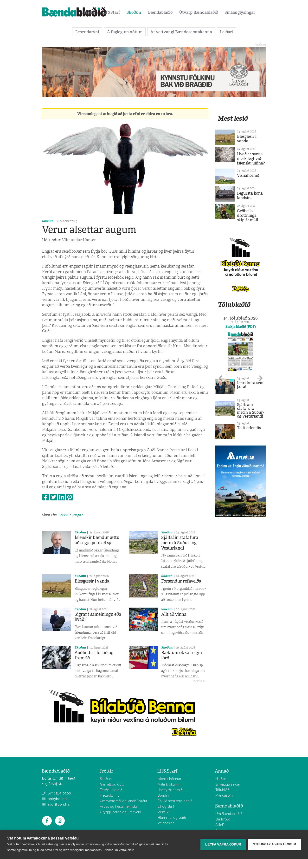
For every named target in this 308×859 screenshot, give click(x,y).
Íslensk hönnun (169, 779)
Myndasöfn (224, 795)
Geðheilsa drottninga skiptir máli (247, 215)
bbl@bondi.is (57, 799)
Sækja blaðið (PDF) (240, 326)
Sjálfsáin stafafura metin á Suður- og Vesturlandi (179, 543)
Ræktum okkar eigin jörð (181, 655)
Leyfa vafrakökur (223, 844)
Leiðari (226, 31)
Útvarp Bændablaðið (198, 12)
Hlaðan (220, 779)
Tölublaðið (234, 304)
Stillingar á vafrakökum (274, 844)
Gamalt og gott (111, 784)
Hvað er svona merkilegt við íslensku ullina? (251, 158)
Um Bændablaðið (229, 814)
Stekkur (65, 515)
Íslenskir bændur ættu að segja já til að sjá (97, 540)
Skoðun (134, 12)
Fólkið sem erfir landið (175, 801)
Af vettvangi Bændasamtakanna (181, 31)
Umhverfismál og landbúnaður (123, 801)
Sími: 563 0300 (59, 793)
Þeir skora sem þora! (250, 384)
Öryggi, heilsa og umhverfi (120, 812)
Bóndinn (164, 795)
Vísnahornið (248, 175)
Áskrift (220, 825)
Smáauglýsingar (240, 12)
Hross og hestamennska (118, 806)
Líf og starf (166, 806)
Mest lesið (233, 118)
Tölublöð (222, 790)
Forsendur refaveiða (181, 581)
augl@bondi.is (58, 804)
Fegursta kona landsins (250, 195)
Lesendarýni (87, 31)
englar (78, 515)
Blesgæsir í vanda (92, 581)
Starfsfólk (222, 819)
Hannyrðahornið (170, 790)
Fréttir (90, 12)
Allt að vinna (173, 614)
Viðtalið (163, 812)
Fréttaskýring (110, 795)
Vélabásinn (166, 823)
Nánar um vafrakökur (119, 850)
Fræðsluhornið (111, 790)
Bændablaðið (160, 12)
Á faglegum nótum (124, 31)
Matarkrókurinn (169, 784)
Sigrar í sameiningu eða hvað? (98, 617)
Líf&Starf (111, 12)
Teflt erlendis (249, 427)
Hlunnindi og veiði (172, 818)
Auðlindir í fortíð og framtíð (94, 655)
